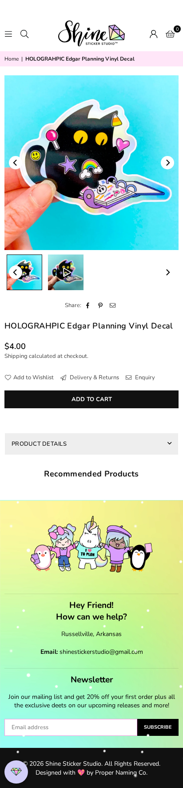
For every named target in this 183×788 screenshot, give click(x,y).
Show (16, 772)
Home (11, 58)
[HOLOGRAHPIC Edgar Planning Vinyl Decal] (24, 272)
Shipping (16, 356)
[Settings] (154, 33)
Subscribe (158, 727)
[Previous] (15, 162)
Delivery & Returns (93, 377)
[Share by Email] (113, 305)
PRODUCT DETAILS (39, 444)
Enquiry (144, 377)
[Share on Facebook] (88, 305)
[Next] (167, 162)
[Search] (24, 33)
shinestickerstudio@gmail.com (101, 652)
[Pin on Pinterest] (100, 305)
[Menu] (8, 33)
